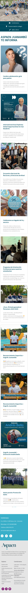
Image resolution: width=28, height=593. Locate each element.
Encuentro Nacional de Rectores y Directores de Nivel (14, 174)
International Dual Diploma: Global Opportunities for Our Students (13, 127)
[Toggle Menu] (25, 2)
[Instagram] (2, 536)
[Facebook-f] (6, 536)
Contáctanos (5, 518)
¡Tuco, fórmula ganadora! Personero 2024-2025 (12, 308)
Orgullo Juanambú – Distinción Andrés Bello (11, 453)
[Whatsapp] (10, 536)
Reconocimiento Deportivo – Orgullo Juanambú (13, 356)
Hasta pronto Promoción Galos (12, 494)
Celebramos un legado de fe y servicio (13, 221)
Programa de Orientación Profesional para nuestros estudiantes (12, 269)
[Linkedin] (9, 589)
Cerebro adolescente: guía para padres (12, 77)
